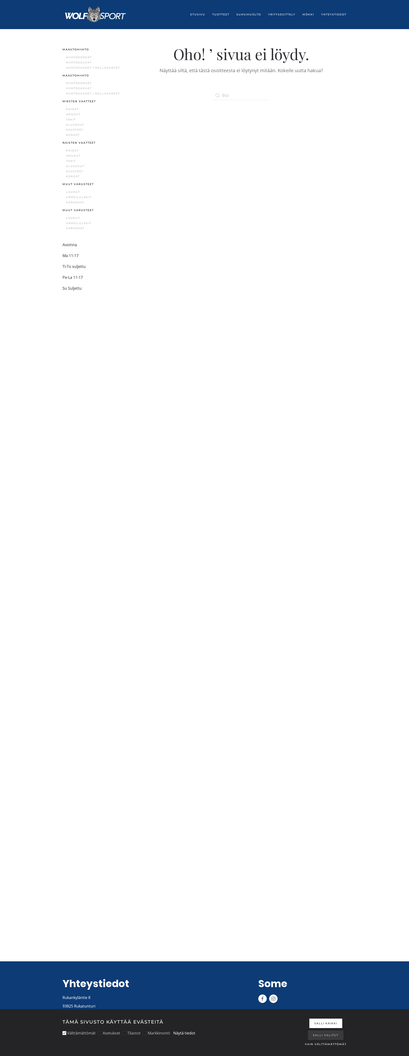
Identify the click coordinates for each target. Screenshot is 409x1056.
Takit (71, 119)
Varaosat (75, 202)
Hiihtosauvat (79, 62)
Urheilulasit (78, 197)
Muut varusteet (78, 184)
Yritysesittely (281, 14)
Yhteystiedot (334, 14)
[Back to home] (95, 14)
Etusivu (197, 14)
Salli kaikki (325, 1023)
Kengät (73, 135)
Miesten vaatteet (79, 101)
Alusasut (75, 124)
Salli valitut (325, 1035)
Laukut (73, 192)
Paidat (72, 109)
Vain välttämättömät (326, 1044)
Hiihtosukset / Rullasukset (93, 67)
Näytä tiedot (184, 1033)
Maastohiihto (75, 49)
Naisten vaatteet (79, 142)
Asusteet (74, 129)
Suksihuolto (248, 14)
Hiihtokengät (79, 57)
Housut (73, 114)
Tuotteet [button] (220, 14)
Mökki (308, 14)
